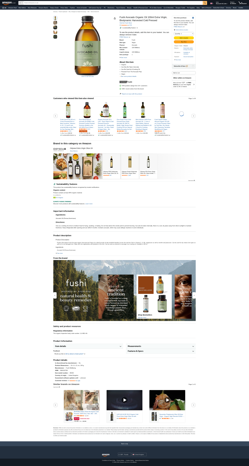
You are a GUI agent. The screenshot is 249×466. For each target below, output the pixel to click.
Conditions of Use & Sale (108, 460)
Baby (198, 7)
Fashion (72, 7)
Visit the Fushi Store (126, 23)
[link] (68, 124)
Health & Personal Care (140, 7)
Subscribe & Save (218, 7)
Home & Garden (82, 7)
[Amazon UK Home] (105, 455)
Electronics (111, 7)
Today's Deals (54, 7)
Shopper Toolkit (180, 7)
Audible (240, 7)
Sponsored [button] (191, 180)
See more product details (128, 76)
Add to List (176, 73)
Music (235, 7)
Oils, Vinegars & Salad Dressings (77, 11)
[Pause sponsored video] (97, 404)
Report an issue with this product (132, 94)
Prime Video (64, 7)
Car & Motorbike (169, 7)
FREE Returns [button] (178, 26)
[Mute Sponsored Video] (97, 408)
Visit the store (142, 317)
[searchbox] (113, 3)
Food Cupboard (63, 11)
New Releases (32, 7)
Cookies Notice (130, 460)
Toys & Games (120, 7)
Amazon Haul (12, 7)
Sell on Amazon (206, 7)
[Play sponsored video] (124, 400)
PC (105, 7)
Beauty (129, 7)
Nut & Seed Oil (95, 11)
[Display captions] (97, 392)
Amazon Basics (43, 7)
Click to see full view (87, 76)
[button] (4, 8)
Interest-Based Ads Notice (142, 460)
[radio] (55, 18)
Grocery (228, 7)
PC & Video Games (156, 7)
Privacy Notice (120, 460)
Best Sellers (22, 7)
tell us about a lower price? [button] (74, 354)
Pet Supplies (191, 7)
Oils (88, 11)
